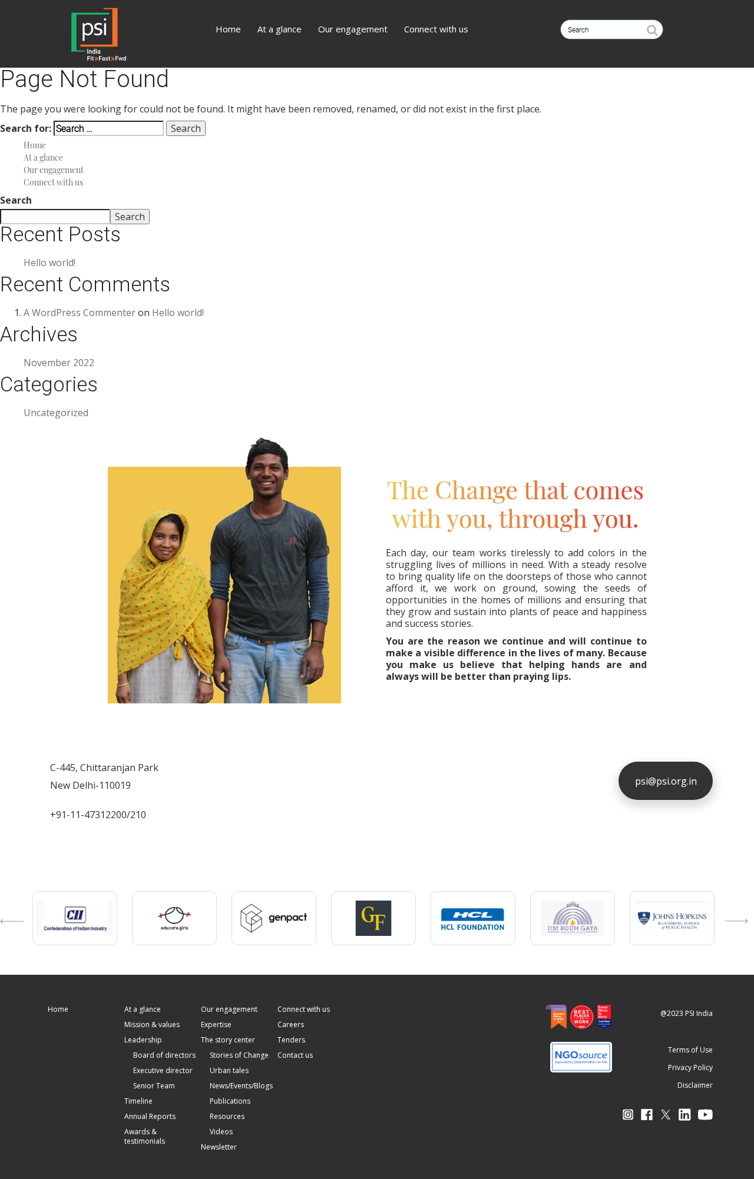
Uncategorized (56, 412)
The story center (228, 1040)
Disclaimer (695, 1085)
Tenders (291, 1040)
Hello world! (49, 262)
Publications (230, 1101)
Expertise (216, 1024)
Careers (290, 1024)
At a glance (279, 29)
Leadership (143, 1040)
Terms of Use (690, 1050)
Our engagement (353, 29)
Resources (227, 1116)
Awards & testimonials (144, 1136)
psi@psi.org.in (666, 781)
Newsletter (219, 1147)
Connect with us (436, 29)
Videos (221, 1132)
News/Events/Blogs (241, 1086)
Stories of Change (239, 1055)
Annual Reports (150, 1116)
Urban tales (229, 1070)
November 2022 (59, 362)
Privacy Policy (690, 1067)
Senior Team (154, 1086)
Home (228, 29)
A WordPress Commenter (79, 312)
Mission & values (152, 1024)
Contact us (295, 1055)
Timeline (138, 1101)
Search (16, 200)
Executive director (163, 1070)
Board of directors (164, 1055)
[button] (9, 933)
